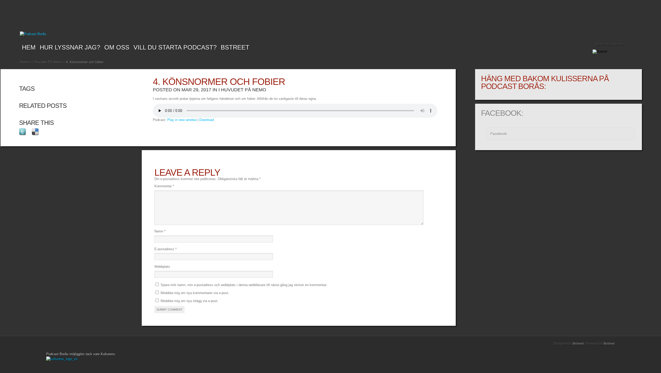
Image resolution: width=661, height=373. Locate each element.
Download (206, 120)
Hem (29, 47)
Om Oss (116, 47)
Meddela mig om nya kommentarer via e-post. (195, 293)
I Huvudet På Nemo (47, 62)
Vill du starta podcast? (175, 47)
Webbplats (162, 267)
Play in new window (181, 120)
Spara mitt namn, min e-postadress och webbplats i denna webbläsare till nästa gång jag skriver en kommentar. (244, 285)
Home (24, 62)
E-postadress (165, 249)
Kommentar (164, 186)
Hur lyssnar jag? (70, 47)
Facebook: (502, 113)
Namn (160, 231)
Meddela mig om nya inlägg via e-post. (189, 301)
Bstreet (235, 47)
